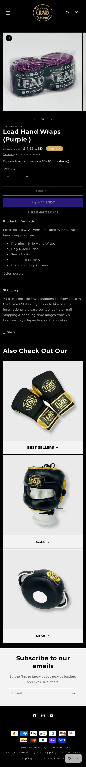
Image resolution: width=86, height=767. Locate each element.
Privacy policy (48, 752)
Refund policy (27, 752)
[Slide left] (34, 119)
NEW (40, 636)
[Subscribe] (73, 693)
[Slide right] (51, 119)
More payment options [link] (43, 211)
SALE (40, 542)
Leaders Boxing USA (40, 747)
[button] (8, 13)
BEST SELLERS (40, 447)
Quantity (9, 168)
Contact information (56, 758)
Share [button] (11, 332)
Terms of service (70, 752)
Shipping (8, 154)
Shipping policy (30, 758)
